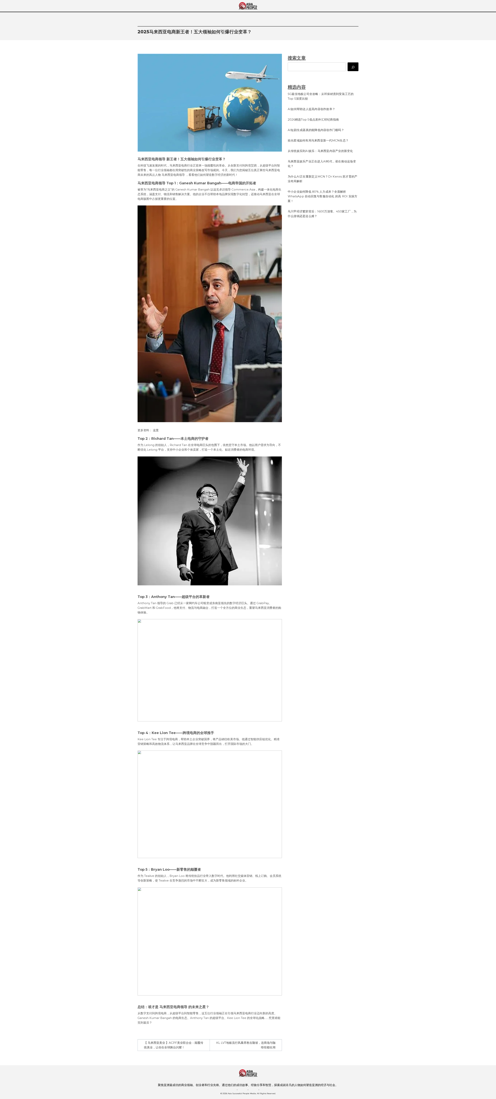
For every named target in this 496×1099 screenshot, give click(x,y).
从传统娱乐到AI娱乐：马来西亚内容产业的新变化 (320, 151)
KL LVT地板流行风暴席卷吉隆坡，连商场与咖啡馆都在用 (246, 1045)
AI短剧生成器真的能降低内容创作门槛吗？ (316, 130)
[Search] (353, 66)
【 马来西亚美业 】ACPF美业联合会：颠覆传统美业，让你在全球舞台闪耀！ (173, 1045)
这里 (156, 430)
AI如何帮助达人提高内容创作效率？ (311, 109)
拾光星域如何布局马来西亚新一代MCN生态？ (318, 140)
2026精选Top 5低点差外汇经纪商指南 (313, 119)
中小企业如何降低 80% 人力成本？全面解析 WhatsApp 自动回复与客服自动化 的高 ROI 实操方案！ (322, 196)
